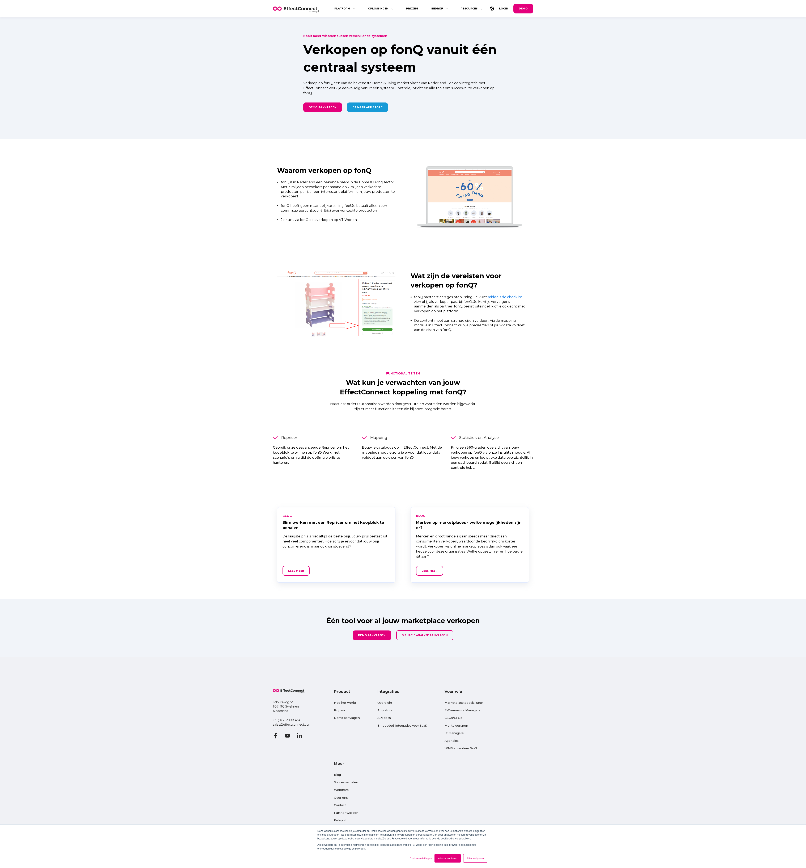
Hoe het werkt (345, 703)
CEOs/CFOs (453, 718)
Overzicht (384, 703)
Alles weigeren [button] (475, 858)
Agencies (452, 741)
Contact (340, 805)
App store (385, 710)
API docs (384, 718)
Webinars (341, 790)
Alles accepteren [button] (447, 858)
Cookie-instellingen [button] (421, 858)
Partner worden (346, 813)
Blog (337, 775)
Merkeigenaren (456, 725)
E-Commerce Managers (462, 710)
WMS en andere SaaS (461, 748)
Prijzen (339, 710)
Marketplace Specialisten (464, 703)
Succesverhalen (346, 782)
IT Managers (454, 733)
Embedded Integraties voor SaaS (402, 725)
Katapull (340, 820)
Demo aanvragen (347, 718)
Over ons (341, 798)
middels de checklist (505, 297)
